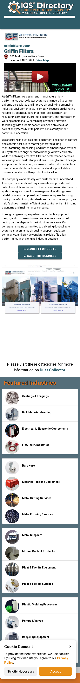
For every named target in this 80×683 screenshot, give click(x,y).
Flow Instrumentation (36, 444)
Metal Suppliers (32, 535)
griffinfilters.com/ (17, 46)
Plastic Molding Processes (39, 604)
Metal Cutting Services (36, 498)
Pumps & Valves (32, 620)
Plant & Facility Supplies (37, 583)
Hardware (28, 465)
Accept (55, 671)
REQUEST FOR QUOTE (41, 248)
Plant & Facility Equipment (39, 567)
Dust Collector (52, 370)
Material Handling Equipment (41, 481)
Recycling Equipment (35, 637)
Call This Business (41, 255)
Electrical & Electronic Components (45, 428)
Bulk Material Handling (36, 412)
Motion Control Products (38, 551)
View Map (43, 60)
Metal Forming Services (37, 514)
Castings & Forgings (35, 396)
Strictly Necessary (20, 671)
